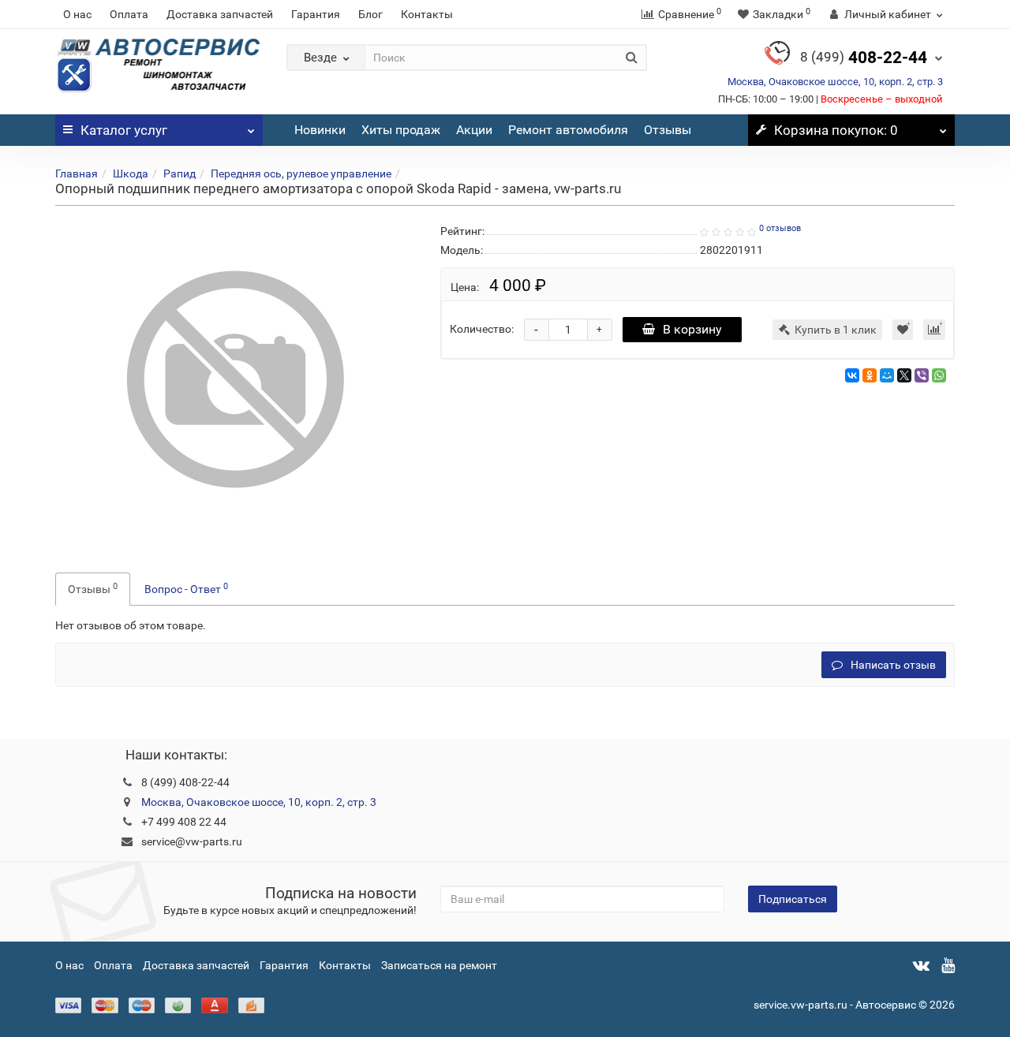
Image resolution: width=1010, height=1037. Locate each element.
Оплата (129, 14)
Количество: (482, 329)
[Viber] (922, 375)
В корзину (692, 329)
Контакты (427, 14)
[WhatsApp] (939, 375)
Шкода (130, 173)
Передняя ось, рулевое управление (301, 173)
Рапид (179, 173)
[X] (904, 375)
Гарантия (315, 14)
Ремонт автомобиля (568, 129)
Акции (474, 129)
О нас (77, 14)
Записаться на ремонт (439, 965)
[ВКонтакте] (852, 375)
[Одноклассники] (869, 375)
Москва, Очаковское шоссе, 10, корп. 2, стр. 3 (835, 82)
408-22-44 (863, 57)
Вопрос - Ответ (186, 588)
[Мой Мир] (887, 375)
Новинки (320, 129)
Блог (370, 14)
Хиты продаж (400, 129)
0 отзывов (780, 228)
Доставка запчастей (219, 14)
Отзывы (667, 129)
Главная (76, 173)
